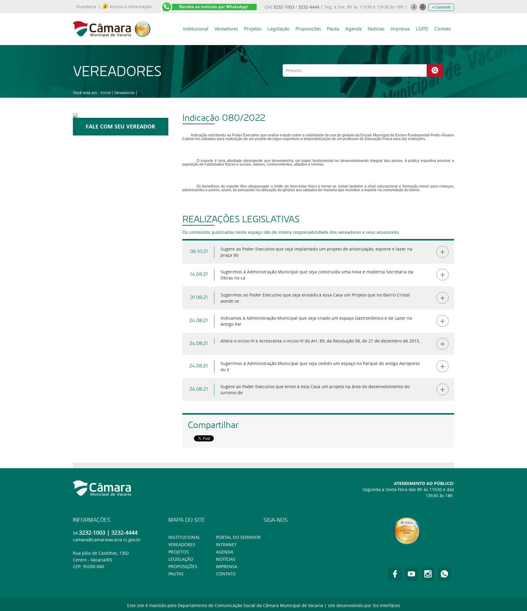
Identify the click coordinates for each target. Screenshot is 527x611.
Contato (442, 29)
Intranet (226, 544)
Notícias (376, 29)
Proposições (308, 29)
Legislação (278, 29)
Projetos (252, 29)
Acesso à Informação (130, 7)
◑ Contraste (441, 7)
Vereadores (226, 29)
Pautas (176, 574)
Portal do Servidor (238, 537)
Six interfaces (386, 605)
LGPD (422, 29)
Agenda (353, 29)
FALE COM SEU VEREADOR (120, 126)
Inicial (106, 92)
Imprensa (400, 29)
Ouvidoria (86, 7)
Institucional (195, 29)
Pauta (333, 29)
